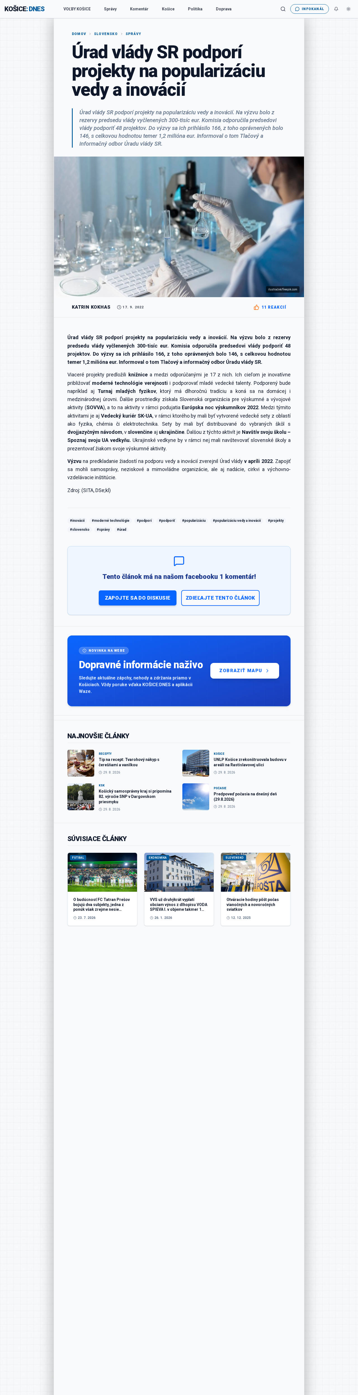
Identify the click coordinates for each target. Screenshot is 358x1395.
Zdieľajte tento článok (220, 598)
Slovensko (106, 34)
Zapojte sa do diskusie (138, 598)
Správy (110, 9)
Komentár (139, 9)
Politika (195, 9)
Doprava (224, 9)
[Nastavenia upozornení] (336, 9)
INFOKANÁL (313, 9)
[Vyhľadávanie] (283, 9)
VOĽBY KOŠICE (77, 9)
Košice (168, 9)
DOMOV (79, 34)
